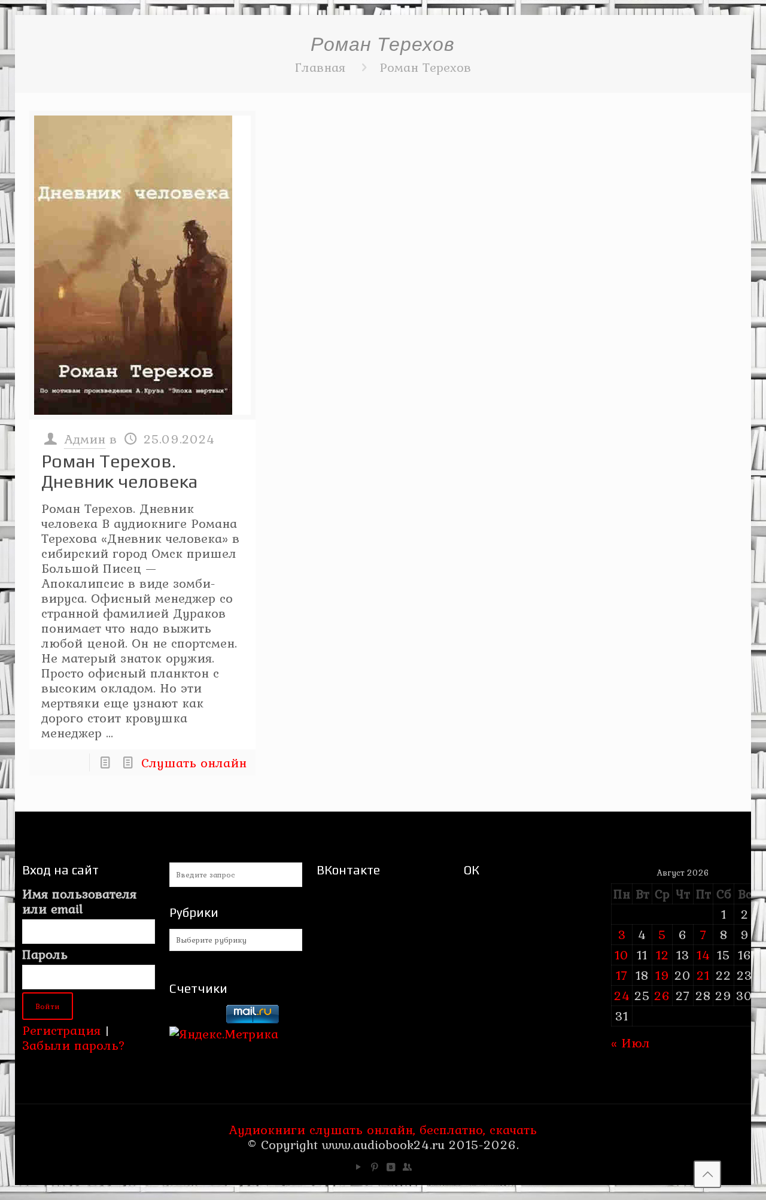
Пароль (45, 954)
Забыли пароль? (73, 1045)
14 (703, 954)
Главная (320, 67)
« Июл (630, 1042)
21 (703, 975)
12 (662, 954)
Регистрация (61, 1030)
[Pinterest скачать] (375, 1167)
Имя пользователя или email (79, 901)
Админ (84, 438)
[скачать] (195, 1018)
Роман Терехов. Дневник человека (119, 471)
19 (662, 975)
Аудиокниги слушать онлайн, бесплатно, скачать (383, 1129)
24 (622, 995)
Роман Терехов (425, 67)
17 (622, 975)
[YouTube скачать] (358, 1167)
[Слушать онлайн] (142, 265)
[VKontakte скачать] (391, 1167)
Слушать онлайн (194, 762)
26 (662, 995)
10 (622, 954)
